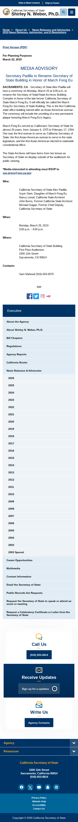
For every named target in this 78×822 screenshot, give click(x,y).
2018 (11, 436)
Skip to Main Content (29, 3)
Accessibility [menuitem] (39, 805)
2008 (11, 508)
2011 (11, 487)
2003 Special (16, 552)
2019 (11, 429)
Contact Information (19, 576)
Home (6, 29)
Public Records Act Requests (25, 593)
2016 (11, 450)
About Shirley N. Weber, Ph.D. (25, 330)
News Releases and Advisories (51, 29)
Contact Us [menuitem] (39, 808)
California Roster (17, 362)
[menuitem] (21, 787)
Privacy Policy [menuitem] (39, 798)
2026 (11, 378)
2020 (11, 421)
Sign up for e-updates (35, 689)
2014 (11, 465)
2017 (11, 443)
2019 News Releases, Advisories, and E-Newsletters (34, 32)
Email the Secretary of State (24, 584)
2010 (11, 494)
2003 (11, 545)
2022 (11, 407)
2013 (11, 472)
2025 (11, 385)
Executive (14, 311)
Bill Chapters (14, 338)
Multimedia (13, 568)
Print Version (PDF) (15, 47)
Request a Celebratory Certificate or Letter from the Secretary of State (38, 613)
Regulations (14, 346)
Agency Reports (16, 354)
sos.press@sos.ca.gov (17, 173)
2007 (11, 516)
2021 (11, 414)
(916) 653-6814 (39, 655)
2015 (11, 458)
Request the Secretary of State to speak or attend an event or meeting (39, 602)
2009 (11, 501)
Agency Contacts (39, 722)
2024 (11, 392)
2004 (11, 537)
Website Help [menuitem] (39, 801)
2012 (11, 479)
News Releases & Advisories (24, 370)
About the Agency (18, 321)
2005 (11, 530)
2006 (11, 523)
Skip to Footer (52, 3)
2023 (11, 400)
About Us (21, 29)
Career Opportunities (19, 560)
